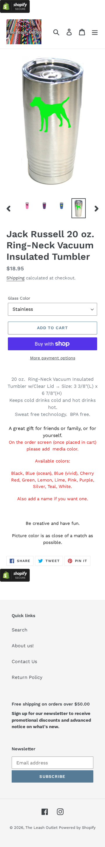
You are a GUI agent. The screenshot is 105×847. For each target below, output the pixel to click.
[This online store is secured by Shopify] (15, 11)
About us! (23, 645)
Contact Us (24, 661)
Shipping (15, 278)
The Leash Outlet (41, 827)
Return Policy (27, 677)
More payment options (52, 358)
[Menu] (94, 31)
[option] (27, 205)
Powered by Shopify (77, 827)
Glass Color (19, 298)
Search (19, 630)
